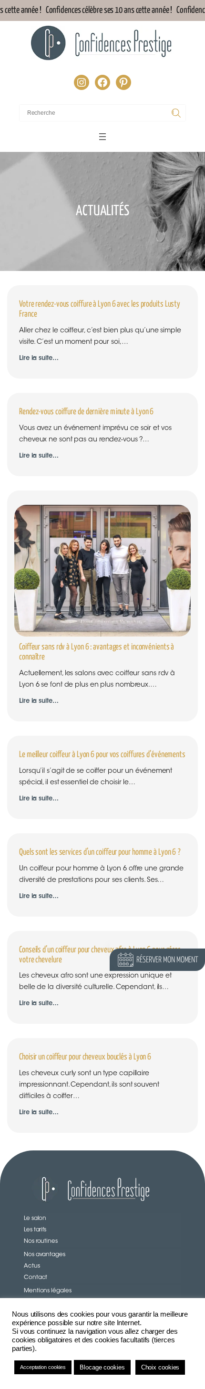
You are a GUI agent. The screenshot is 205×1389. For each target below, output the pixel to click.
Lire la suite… (39, 359)
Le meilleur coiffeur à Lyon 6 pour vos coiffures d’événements (102, 754)
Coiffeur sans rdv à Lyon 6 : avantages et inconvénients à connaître (96, 652)
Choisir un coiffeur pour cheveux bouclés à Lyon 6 (85, 1057)
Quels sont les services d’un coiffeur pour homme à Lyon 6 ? (100, 852)
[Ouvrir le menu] (102, 136)
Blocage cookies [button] (102, 1367)
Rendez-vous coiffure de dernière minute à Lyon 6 (86, 412)
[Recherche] (177, 113)
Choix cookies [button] (160, 1367)
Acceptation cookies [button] (43, 1367)
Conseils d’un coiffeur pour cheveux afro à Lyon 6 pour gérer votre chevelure (99, 955)
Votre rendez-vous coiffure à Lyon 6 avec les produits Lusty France (99, 309)
